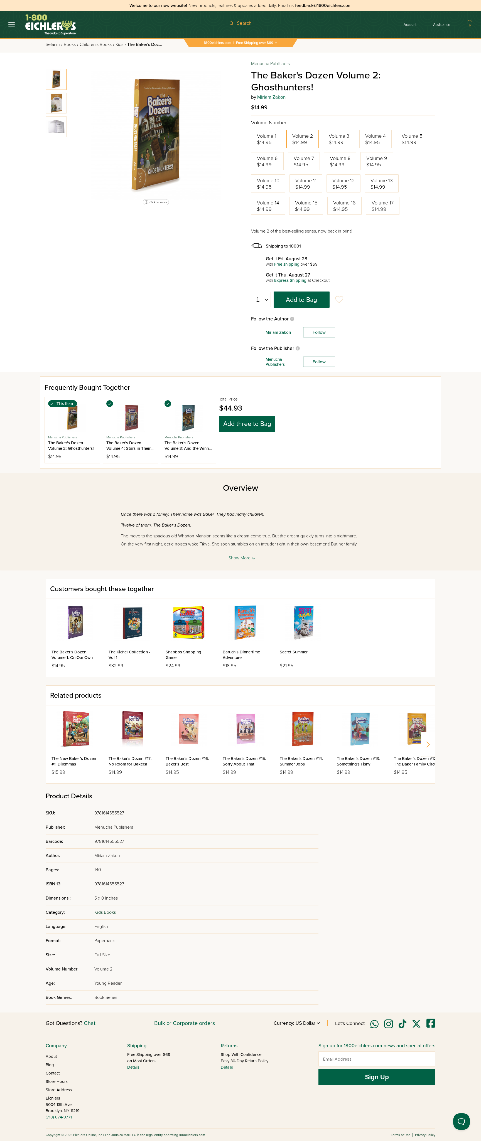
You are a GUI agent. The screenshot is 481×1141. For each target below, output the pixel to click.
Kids (121, 44)
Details (133, 1067)
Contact (53, 1073)
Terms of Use (400, 1135)
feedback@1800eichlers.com (323, 5)
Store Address (59, 1089)
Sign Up (377, 1077)
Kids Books (105, 912)
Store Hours (57, 1081)
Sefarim (54, 44)
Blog (50, 1064)
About (51, 1056)
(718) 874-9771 (59, 1117)
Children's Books (97, 44)
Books (71, 44)
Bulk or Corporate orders (184, 1023)
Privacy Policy (425, 1135)
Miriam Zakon (271, 97)
